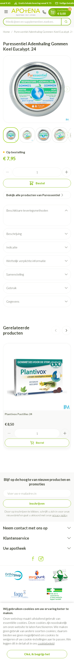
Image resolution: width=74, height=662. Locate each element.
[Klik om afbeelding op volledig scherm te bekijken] (37, 89)
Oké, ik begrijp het (37, 654)
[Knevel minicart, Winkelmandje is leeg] (52, 12)
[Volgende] (67, 89)
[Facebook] (33, 559)
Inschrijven (37, 503)
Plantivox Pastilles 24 (18, 414)
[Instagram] (41, 559)
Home (6, 31)
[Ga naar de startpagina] (26, 12)
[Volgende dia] (66, 330)
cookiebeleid (46, 643)
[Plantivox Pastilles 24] (37, 376)
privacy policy (59, 515)
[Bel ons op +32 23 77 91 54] (44, 12)
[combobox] (32, 21)
